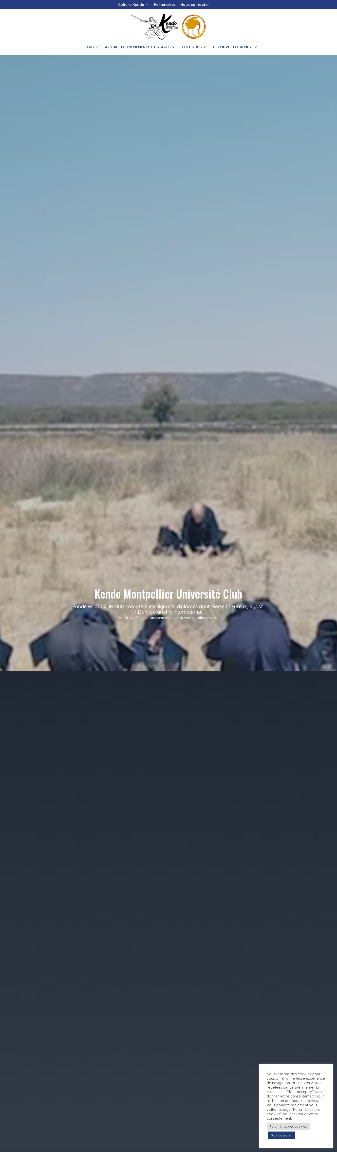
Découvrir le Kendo (233, 47)
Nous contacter (194, 5)
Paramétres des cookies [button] (288, 1126)
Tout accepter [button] (281, 1135)
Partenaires (165, 5)
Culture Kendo (131, 5)
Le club (86, 47)
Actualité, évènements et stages (137, 47)
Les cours (192, 47)
